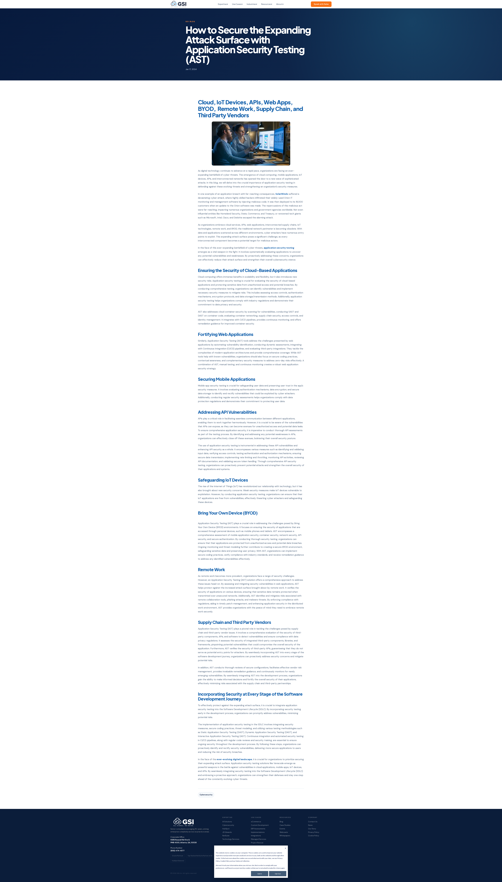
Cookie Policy (225, 861)
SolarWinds (281, 193)
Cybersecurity (206, 795)
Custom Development (260, 825)
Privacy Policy (313, 832)
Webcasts (284, 832)
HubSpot (225, 829)
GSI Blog (190, 22)
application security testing (279, 247)
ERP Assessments (258, 829)
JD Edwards (227, 832)
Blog (281, 822)
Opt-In (259, 874)
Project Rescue (257, 843)
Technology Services (230, 839)
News (310, 825)
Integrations (256, 836)
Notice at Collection (242, 861)
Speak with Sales (321, 4)
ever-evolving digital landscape (234, 759)
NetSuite (225, 836)
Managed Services (258, 839)
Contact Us (312, 822)
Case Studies (285, 825)
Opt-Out (278, 874)
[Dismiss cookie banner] (285, 848)
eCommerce (256, 822)
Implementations (258, 832)
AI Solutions (227, 822)
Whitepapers (285, 836)
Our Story (312, 829)
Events (282, 829)
